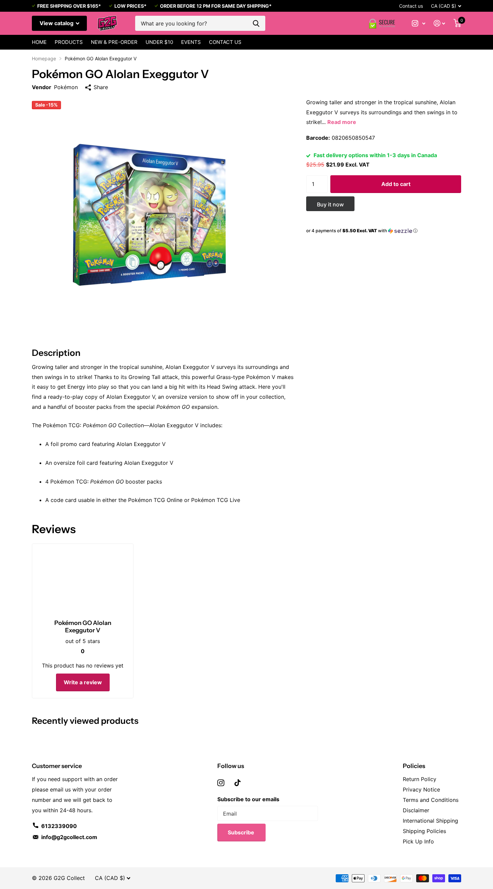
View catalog (57, 23)
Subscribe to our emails (248, 799)
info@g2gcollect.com (69, 837)
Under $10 (159, 42)
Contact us (411, 6)
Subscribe (242, 832)
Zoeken (256, 23)
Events (191, 42)
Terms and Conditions (430, 800)
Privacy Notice (421, 789)
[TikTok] (237, 782)
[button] (383, 231)
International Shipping (430, 820)
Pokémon (66, 87)
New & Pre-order (114, 42)
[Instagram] (220, 782)
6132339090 (59, 826)
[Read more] (419, 23)
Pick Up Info (418, 841)
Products (69, 42)
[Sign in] (439, 23)
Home (39, 42)
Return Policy (419, 779)
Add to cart (395, 184)
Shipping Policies (424, 831)
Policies (414, 766)
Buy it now (330, 204)
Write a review (83, 682)
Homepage (44, 58)
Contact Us (225, 42)
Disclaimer (416, 810)
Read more (341, 122)
